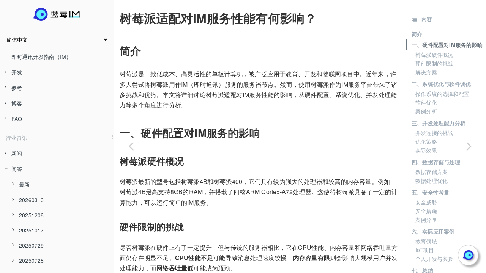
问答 (16, 169)
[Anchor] (114, 18)
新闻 (16, 153)
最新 (24, 184)
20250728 (31, 260)
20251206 (31, 215)
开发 (16, 72)
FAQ (16, 118)
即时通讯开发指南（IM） (41, 56)
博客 (16, 103)
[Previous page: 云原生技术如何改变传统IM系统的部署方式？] (131, 146)
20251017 (31, 230)
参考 (16, 87)
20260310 (31, 200)
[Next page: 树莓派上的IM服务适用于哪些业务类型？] (469, 146)
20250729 (31, 245)
